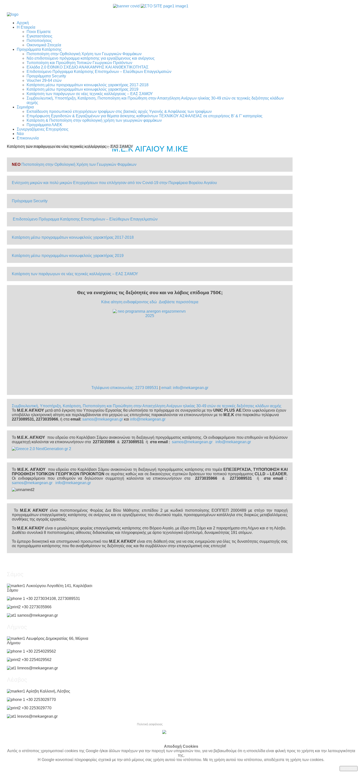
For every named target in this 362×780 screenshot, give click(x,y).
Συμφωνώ (349, 768)
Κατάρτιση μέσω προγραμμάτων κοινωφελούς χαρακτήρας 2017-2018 (73, 237)
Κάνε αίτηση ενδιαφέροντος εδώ (129, 302)
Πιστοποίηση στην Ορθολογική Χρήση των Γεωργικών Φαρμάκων (78, 164)
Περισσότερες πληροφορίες (28, 773)
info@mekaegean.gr (147, 419)
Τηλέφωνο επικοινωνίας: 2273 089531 (124, 388)
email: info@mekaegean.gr (184, 388)
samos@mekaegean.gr (102, 419)
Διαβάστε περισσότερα (178, 302)
